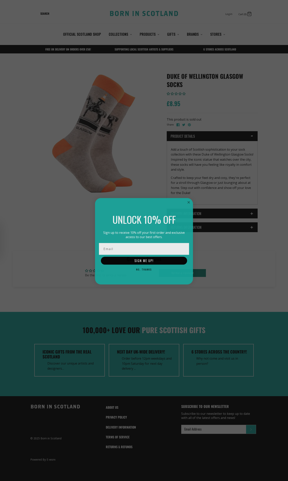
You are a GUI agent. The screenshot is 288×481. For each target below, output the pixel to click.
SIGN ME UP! (144, 260)
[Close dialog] (188, 201)
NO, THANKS (144, 268)
